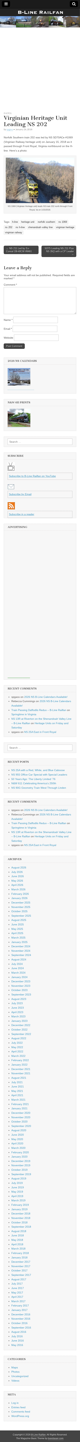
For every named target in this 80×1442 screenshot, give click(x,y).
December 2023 (20, 981)
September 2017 (21, 1274)
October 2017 (19, 1270)
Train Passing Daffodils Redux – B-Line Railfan (38, 710)
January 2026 (19, 898)
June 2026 (17, 876)
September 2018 (21, 1226)
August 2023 (18, 998)
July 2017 (17, 1283)
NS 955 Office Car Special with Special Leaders (39, 774)
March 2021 (18, 1099)
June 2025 (17, 924)
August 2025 (18, 919)
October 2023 (19, 990)
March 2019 (18, 1200)
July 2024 (17, 963)
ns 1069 (62, 222)
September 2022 (21, 1034)
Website (8, 337)
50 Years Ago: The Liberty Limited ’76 (33, 779)
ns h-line (20, 227)
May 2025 (17, 928)
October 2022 (19, 1029)
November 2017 (20, 1266)
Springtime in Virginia (23, 714)
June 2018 (17, 1235)
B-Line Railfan (38, 1434)
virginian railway (13, 232)
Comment (10, 284)
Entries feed (18, 1407)
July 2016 (17, 1336)
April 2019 (17, 1196)
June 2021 (17, 1086)
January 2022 (19, 1064)
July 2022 (17, 1042)
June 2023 (17, 1007)
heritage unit (27, 222)
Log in (15, 1402)
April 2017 (17, 1296)
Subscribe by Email (20, 494)
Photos (8, 113)
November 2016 (20, 1318)
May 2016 (17, 1345)
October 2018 (19, 1222)
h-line (15, 222)
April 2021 (17, 1095)
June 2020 (17, 1134)
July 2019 (17, 1182)
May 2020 (17, 1139)
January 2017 (19, 1309)
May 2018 (17, 1239)
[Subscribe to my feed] (11, 508)
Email (8, 328)
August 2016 (18, 1331)
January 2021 (19, 1108)
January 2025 (19, 942)
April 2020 (17, 1143)
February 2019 (20, 1204)
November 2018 (20, 1218)
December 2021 (20, 1069)
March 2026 (18, 889)
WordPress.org (20, 1416)
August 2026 (18, 867)
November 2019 (20, 1165)
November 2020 (20, 1117)
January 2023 (19, 1020)
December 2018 (20, 1213)
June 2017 (17, 1288)
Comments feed (20, 1411)
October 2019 (19, 1169)
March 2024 (18, 972)
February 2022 (20, 1060)
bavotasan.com (55, 1438)
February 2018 (20, 1253)
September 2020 (21, 1126)
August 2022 (18, 1038)
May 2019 (17, 1191)
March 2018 (18, 1248)
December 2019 (20, 1161)
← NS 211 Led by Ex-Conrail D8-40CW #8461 (19, 250)
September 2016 (21, 1327)
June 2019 (17, 1187)
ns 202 (8, 227)
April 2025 (17, 933)
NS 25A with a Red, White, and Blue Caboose (38, 770)
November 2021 (20, 1073)
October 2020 (19, 1121)
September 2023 (21, 994)
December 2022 (20, 1025)
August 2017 (18, 1279)
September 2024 (21, 955)
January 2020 (19, 1156)
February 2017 (20, 1305)
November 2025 (20, 907)
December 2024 (20, 946)
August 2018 (18, 1231)
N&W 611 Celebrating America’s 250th (33, 783)
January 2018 (19, 1257)
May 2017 (17, 1292)
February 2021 (20, 1104)
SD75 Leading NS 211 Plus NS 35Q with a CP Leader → (59, 251)
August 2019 (18, 1178)
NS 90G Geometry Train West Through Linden (38, 787)
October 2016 (19, 1323)
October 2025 (19, 911)
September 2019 (21, 1174)
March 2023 (18, 1016)
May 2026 (17, 880)
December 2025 (20, 902)
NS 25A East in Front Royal (40, 731)
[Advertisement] (40, 69)
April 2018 (17, 1244)
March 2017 (18, 1301)
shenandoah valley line (40, 227)
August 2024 (18, 959)
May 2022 (17, 1047)
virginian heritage (65, 227)
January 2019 (19, 1209)
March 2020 (18, 1147)
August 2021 (18, 1077)
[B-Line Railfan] (40, 17)
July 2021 (17, 1082)
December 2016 (20, 1314)
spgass (10, 129)
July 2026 (17, 871)
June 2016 (17, 1340)
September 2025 (21, 915)
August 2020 (18, 1130)
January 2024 (19, 977)
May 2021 (17, 1090)
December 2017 (20, 1261)
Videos (15, 1380)
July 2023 (17, 1003)
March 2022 (18, 1055)
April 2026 (17, 884)
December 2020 (20, 1112)
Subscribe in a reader (21, 514)
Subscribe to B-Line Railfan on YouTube (32, 476)
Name (8, 319)
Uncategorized (19, 1376)
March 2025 (18, 937)
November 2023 (20, 985)
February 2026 (20, 893)
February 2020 (20, 1152)
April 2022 (17, 1051)
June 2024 (17, 968)
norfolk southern (46, 222)
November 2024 (20, 950)
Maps (14, 1367)
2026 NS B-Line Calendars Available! (46, 696)
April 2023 (17, 1012)
